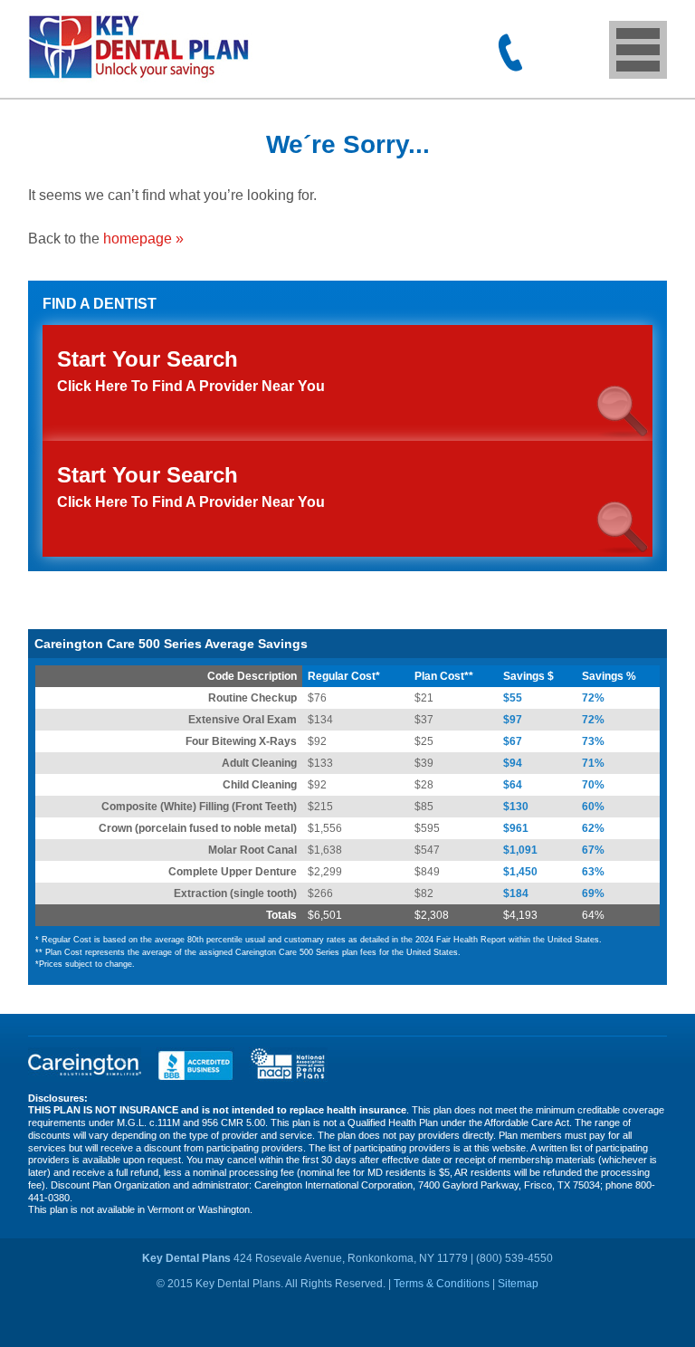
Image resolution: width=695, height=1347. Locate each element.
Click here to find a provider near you (191, 486)
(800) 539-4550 (510, 52)
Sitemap (518, 1283)
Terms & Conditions (442, 1283)
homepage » (143, 238)
